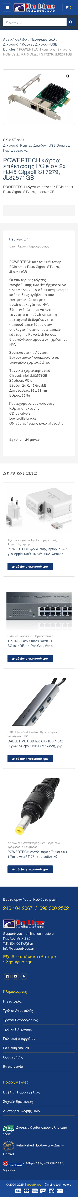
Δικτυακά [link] (11, 44)
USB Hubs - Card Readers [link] (22, 732)
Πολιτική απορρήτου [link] (19, 1038)
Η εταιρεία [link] (12, 1001)
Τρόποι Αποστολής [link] (18, 1010)
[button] (68, 76)
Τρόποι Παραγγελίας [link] (20, 1019)
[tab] (39, 239)
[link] (39, 509)
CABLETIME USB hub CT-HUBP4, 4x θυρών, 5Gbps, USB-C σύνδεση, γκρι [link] (35, 743)
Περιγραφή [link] (18, 239)
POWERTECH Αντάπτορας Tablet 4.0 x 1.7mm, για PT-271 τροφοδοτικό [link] (37, 854)
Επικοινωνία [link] (13, 1066)
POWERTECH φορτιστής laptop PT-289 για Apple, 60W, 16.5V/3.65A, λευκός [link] (37, 551)
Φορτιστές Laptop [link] (18, 544)
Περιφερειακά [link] (43, 39)
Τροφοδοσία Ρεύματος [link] (22, 847)
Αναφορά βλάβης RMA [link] (21, 1110)
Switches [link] (12, 636)
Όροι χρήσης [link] (13, 1057)
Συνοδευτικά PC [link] (17, 736)
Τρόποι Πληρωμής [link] (17, 1029)
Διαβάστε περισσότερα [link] (30, 566)
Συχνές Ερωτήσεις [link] (18, 1101)
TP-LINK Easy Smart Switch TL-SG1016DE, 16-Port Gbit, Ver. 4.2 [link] (31, 643)
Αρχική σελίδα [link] (15, 39)
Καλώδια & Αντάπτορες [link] (23, 843)
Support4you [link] (33, 1184)
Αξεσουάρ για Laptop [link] (21, 540)
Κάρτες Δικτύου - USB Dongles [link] (44, 145)
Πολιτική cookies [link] (16, 1047)
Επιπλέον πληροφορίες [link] (29, 246)
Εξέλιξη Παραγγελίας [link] (21, 1092)
